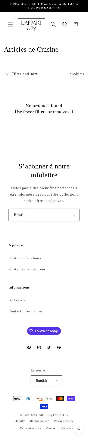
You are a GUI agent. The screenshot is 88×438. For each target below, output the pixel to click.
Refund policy (39, 420)
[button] (10, 24)
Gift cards (17, 300)
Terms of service (30, 428)
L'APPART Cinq (41, 414)
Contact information (25, 311)
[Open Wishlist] (64, 24)
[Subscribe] (73, 215)
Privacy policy (64, 420)
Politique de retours (25, 258)
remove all (63, 111)
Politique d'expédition (27, 269)
